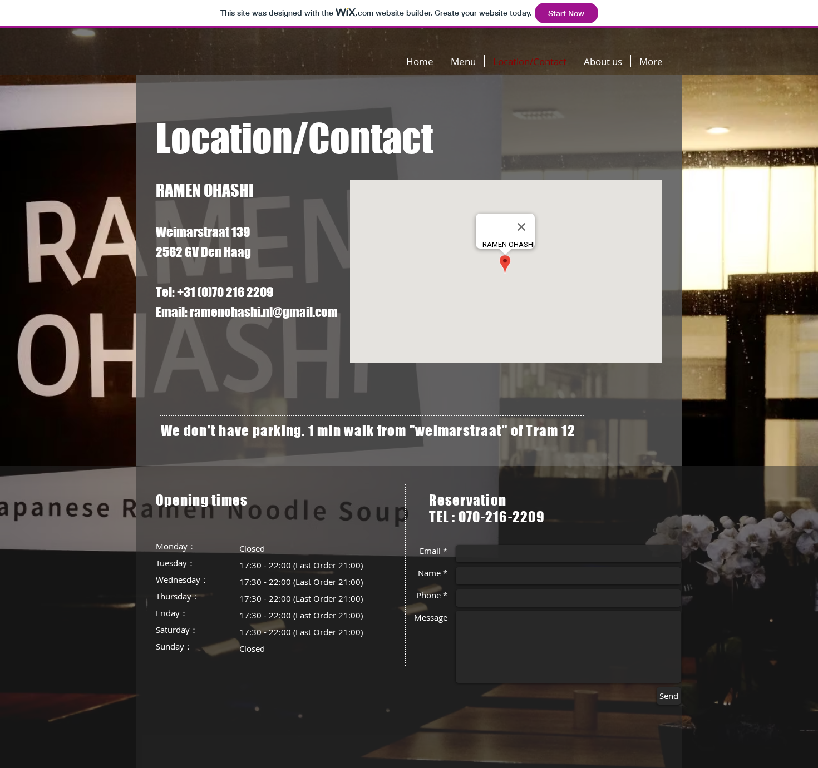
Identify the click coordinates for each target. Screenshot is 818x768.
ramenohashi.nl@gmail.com (264, 312)
